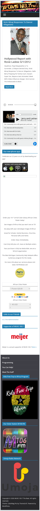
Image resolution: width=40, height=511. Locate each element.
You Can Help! (7, 367)
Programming (7, 362)
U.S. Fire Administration (10, 319)
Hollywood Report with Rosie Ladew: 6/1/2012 (17, 60)
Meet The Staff (8, 372)
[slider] (35, 105)
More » (34, 347)
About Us (6, 358)
